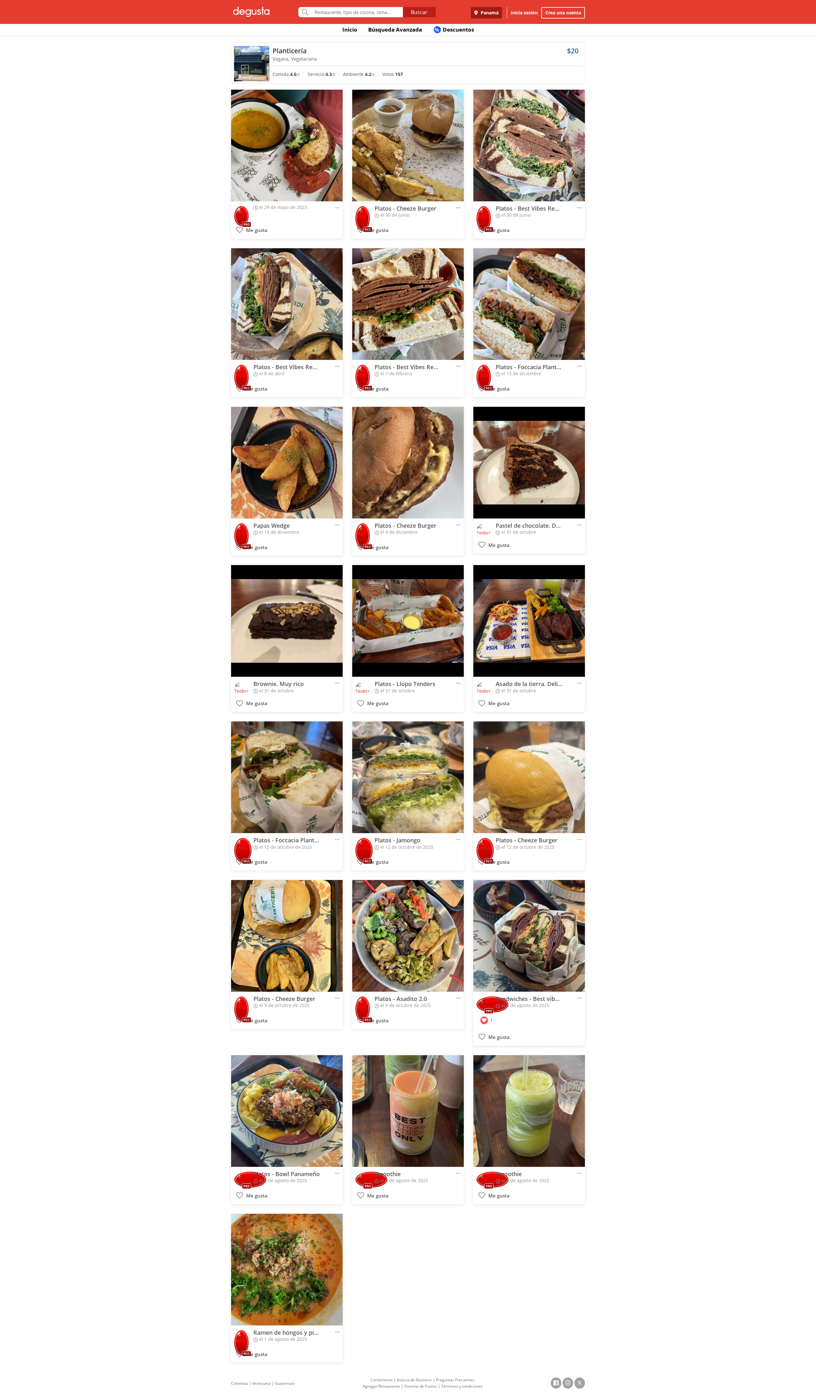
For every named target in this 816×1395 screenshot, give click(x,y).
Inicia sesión (524, 13)
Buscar (419, 12)
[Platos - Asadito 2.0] (408, 936)
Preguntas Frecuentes (455, 1380)
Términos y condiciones (462, 1386)
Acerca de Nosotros (414, 1380)
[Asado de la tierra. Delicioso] (529, 621)
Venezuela (261, 1383)
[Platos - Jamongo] (408, 777)
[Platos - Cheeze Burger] (408, 145)
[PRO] (241, 214)
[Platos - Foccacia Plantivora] (529, 304)
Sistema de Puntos (420, 1386)
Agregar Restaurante (381, 1386)
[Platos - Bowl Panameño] (287, 1111)
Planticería (290, 50)
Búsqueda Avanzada (395, 29)
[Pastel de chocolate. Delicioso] (529, 462)
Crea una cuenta (563, 13)
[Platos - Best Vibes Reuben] (529, 145)
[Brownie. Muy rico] (287, 621)
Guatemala (285, 1383)
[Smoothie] (408, 1111)
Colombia (239, 1383)
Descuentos (454, 29)
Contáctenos (381, 1380)
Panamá (489, 13)
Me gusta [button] (256, 230)
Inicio (349, 29)
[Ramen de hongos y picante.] (287, 1269)
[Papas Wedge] (287, 462)
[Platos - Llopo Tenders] (408, 621)
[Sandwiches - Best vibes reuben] (529, 936)
